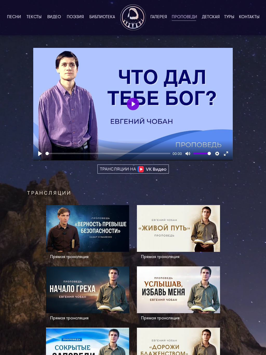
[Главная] (133, 17)
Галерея (158, 17)
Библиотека (102, 17)
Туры (229, 17)
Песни (14, 17)
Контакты (249, 17)
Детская (211, 17)
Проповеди (185, 17)
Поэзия (75, 17)
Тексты (34, 17)
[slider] (107, 153)
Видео (54, 17)
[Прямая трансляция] (87, 233)
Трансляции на (118, 169)
